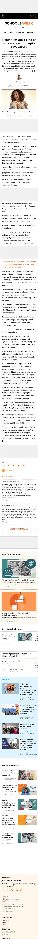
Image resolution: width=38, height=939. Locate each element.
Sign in (32, 16)
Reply (6, 500)
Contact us (5, 920)
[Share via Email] (23, 465)
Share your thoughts (19, 529)
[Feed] (3, 890)
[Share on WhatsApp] (3, 465)
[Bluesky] (12, 890)
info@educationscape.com (11, 911)
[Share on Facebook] (8, 465)
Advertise (5, 934)
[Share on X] (13, 465)
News (4, 33)
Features (31, 33)
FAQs (3, 924)
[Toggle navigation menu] (3, 16)
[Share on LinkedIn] (18, 465)
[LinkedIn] (17, 890)
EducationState (7, 482)
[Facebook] (8, 890)
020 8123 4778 (8, 908)
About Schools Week (8, 932)
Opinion (20, 33)
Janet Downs (6, 505)
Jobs (11, 33)
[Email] (21, 890)
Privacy (4, 922)
